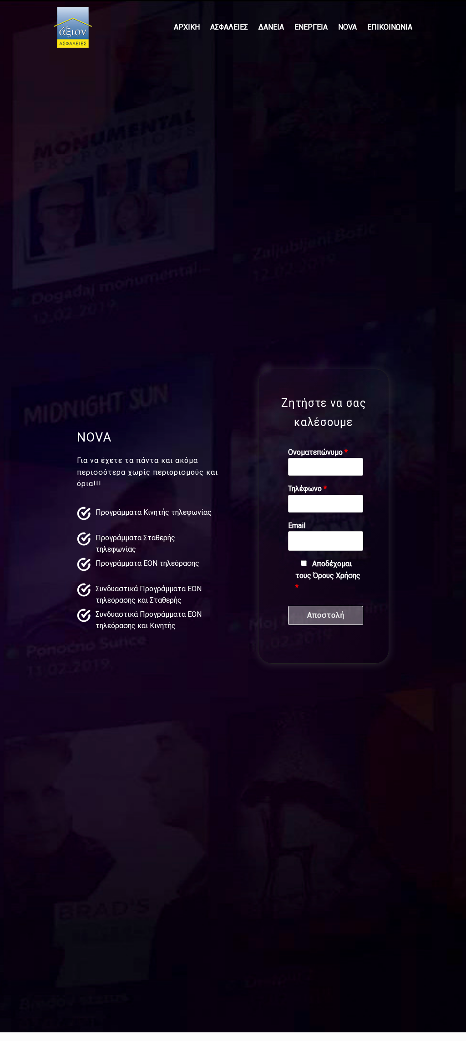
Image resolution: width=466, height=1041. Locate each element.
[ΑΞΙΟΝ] (75, 27)
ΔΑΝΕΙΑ (271, 27)
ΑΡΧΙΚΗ (187, 27)
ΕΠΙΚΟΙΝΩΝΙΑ (389, 27)
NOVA (347, 27)
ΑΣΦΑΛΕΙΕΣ (229, 27)
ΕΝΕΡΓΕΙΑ (311, 27)
